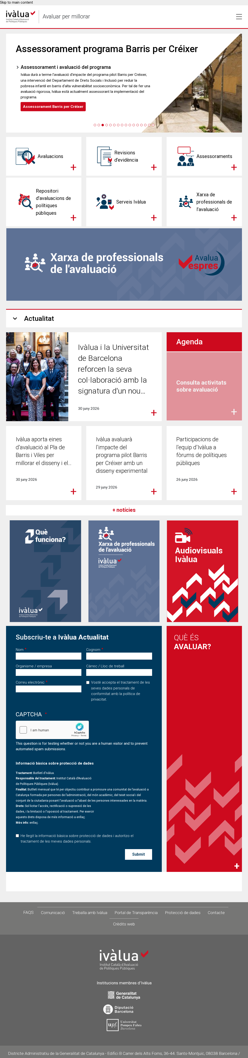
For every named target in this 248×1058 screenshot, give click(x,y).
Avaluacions (50, 156)
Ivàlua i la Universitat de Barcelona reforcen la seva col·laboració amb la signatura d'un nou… (113, 369)
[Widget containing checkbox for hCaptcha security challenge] (52, 730)
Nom (19, 649)
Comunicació (53, 912)
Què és (192, 642)
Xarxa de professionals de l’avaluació (214, 202)
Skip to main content (16, 2)
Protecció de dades (183, 912)
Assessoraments (214, 156)
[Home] (20, 16)
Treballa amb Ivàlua (89, 912)
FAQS (28, 912)
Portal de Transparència (136, 912)
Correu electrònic (30, 682)
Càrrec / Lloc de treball (105, 666)
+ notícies (124, 510)
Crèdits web (124, 924)
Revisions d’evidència (126, 156)
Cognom (93, 649)
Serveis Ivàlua (131, 202)
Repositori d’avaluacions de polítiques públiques (53, 202)
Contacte (216, 912)
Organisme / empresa (34, 666)
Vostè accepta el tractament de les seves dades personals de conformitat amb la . (120, 690)
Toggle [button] (239, 16)
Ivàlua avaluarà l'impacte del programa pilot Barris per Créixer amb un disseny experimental (121, 455)
